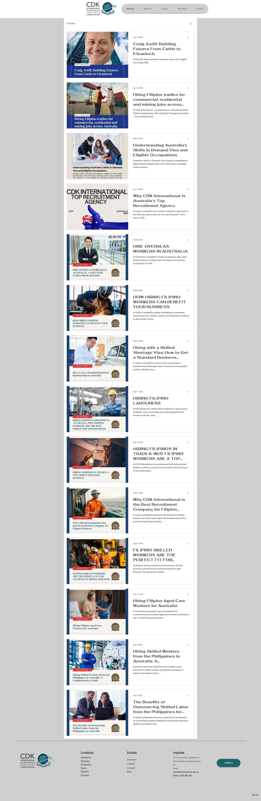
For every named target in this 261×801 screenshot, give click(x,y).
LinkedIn (131, 768)
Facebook (131, 759)
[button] (191, 23)
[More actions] (189, 37)
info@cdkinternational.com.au (186, 772)
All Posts (71, 23)
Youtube (131, 763)
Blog (129, 771)
